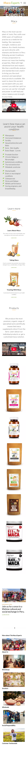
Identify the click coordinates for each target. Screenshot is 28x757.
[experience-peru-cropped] (14, 595)
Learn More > (14, 237)
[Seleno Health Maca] (14, 679)
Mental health (10, 171)
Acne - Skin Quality (12, 148)
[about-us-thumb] (14, 644)
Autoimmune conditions (13, 162)
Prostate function (11, 154)
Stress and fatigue (11, 181)
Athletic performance (13, 183)
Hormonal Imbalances (13, 138)
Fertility (8, 140)
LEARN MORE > (6, 614)
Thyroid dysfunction (12, 164)
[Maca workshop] (14, 661)
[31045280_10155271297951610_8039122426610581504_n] (14, 698)
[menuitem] (20, 3)
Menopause (9, 135)
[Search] (20, 3)
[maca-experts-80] (11, 3)
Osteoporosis (10, 178)
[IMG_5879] (14, 717)
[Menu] (24, 3)
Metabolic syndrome (12, 167)
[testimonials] (14, 735)
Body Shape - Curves (13, 150)
